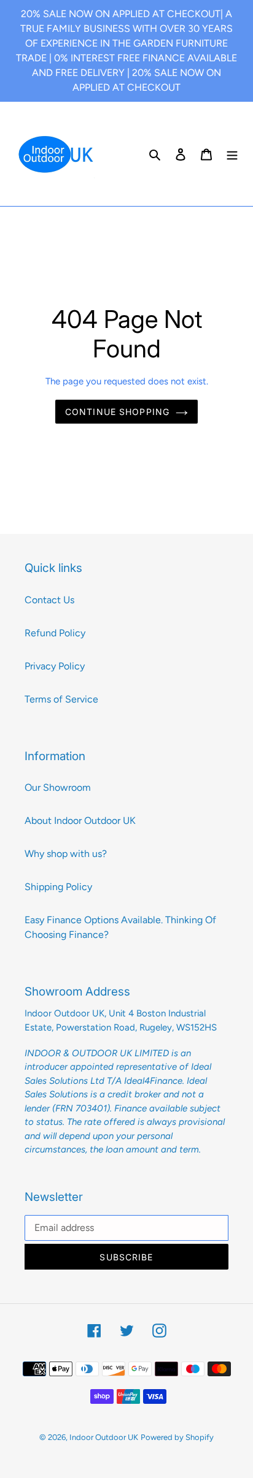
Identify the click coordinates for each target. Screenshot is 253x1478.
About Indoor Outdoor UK (80, 820)
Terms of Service (61, 699)
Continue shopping (117, 411)
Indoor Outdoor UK (103, 1437)
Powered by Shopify (177, 1437)
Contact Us (49, 600)
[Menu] (232, 153)
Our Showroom (58, 787)
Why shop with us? (66, 853)
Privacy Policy (55, 666)
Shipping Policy (58, 887)
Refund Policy (55, 633)
